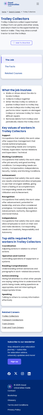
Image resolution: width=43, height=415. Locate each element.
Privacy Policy (14, 409)
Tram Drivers (8, 323)
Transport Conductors (12, 320)
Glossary (12, 400)
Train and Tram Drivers (13, 327)
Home (4, 12)
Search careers (14, 12)
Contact (12, 390)
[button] (37, 4)
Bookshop (12, 395)
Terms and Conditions (18, 405)
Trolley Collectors (10, 316)
